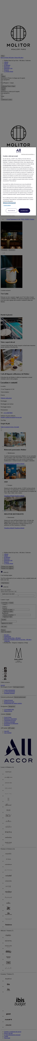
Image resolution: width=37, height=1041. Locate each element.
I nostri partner (7, 205)
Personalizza (11, 210)
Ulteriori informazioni (9, 203)
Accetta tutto (24, 210)
